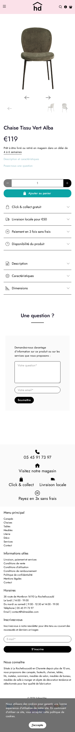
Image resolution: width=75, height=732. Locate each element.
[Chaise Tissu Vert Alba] (37, 58)
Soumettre (24, 400)
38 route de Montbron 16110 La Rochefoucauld (29, 596)
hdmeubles (41, 698)
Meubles (8, 530)
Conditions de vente (14, 563)
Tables (7, 526)
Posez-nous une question (18, 166)
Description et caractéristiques (21, 159)
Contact (8, 545)
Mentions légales (12, 578)
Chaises (8, 522)
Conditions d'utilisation (16, 567)
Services (8, 541)
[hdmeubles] (37, 7)
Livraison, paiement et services (20, 559)
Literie (7, 534)
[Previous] (26, 97)
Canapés (8, 519)
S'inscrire (37, 649)
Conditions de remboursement (20, 571)
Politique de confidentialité (18, 575)
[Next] (48, 97)
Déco (6, 538)
